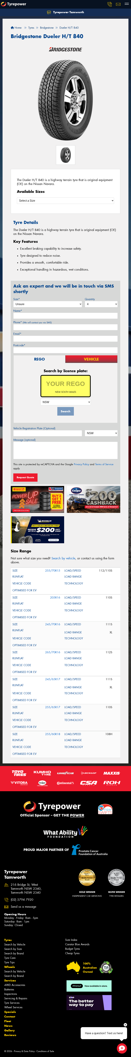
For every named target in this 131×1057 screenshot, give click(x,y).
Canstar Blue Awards (77, 944)
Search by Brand (14, 953)
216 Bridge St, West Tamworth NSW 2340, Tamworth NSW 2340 (26, 889)
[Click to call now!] (109, 4)
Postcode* (19, 345)
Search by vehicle (63, 558)
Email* (17, 334)
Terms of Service (104, 464)
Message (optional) (24, 440)
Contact (9, 1016)
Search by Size (13, 949)
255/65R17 (52, 707)
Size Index (71, 940)
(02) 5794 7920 (22, 900)
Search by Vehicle (14, 944)
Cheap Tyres (72, 953)
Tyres (8, 940)
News (8, 1026)
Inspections (10, 994)
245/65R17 (52, 679)
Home (17, 28)
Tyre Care (10, 958)
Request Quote (25, 477)
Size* (16, 299)
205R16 (55, 597)
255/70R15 (52, 570)
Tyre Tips (9, 962)
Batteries (9, 989)
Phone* (32, 322)
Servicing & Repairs (15, 998)
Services (10, 980)
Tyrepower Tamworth (68, 12)
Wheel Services (13, 1007)
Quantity (90, 299)
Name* (17, 311)
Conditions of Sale (45, 1051)
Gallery (9, 1030)
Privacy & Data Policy (24, 1051)
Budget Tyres (72, 949)
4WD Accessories (14, 985)
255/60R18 (52, 734)
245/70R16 (52, 624)
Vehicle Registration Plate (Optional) (34, 428)
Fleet (7, 1021)
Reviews (10, 1035)
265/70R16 (52, 652)
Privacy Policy (81, 464)
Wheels (9, 967)
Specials (10, 1012)
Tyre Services (11, 1003)
